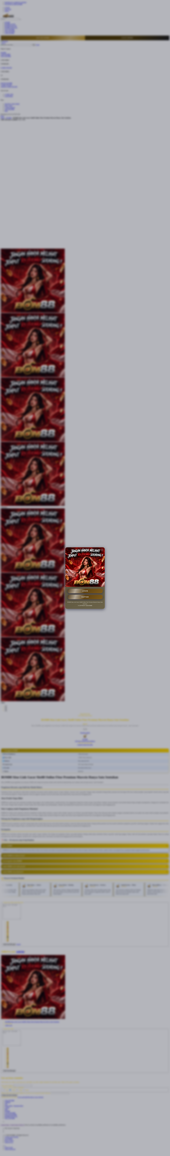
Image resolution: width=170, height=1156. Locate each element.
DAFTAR (85, 597)
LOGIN (85, 591)
